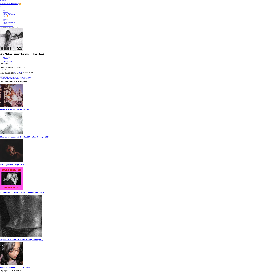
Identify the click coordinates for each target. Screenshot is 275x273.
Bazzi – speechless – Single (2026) (12, 165)
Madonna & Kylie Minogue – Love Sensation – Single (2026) (22, 192)
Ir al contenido (3, 0)
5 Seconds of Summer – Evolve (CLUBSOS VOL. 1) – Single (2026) (24, 137)
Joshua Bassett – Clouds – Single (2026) (14, 109)
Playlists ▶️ (5, 16)
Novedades (5, 12)
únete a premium (18, 72)
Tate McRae (9, 61)
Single (4, 61)
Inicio (4, 10)
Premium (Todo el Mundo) (9, 14)
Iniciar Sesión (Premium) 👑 (10, 4)
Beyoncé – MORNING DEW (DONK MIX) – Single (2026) (21, 240)
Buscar (1, 27)
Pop (4, 60)
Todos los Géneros (7, 13)
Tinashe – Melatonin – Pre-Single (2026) (15, 267)
